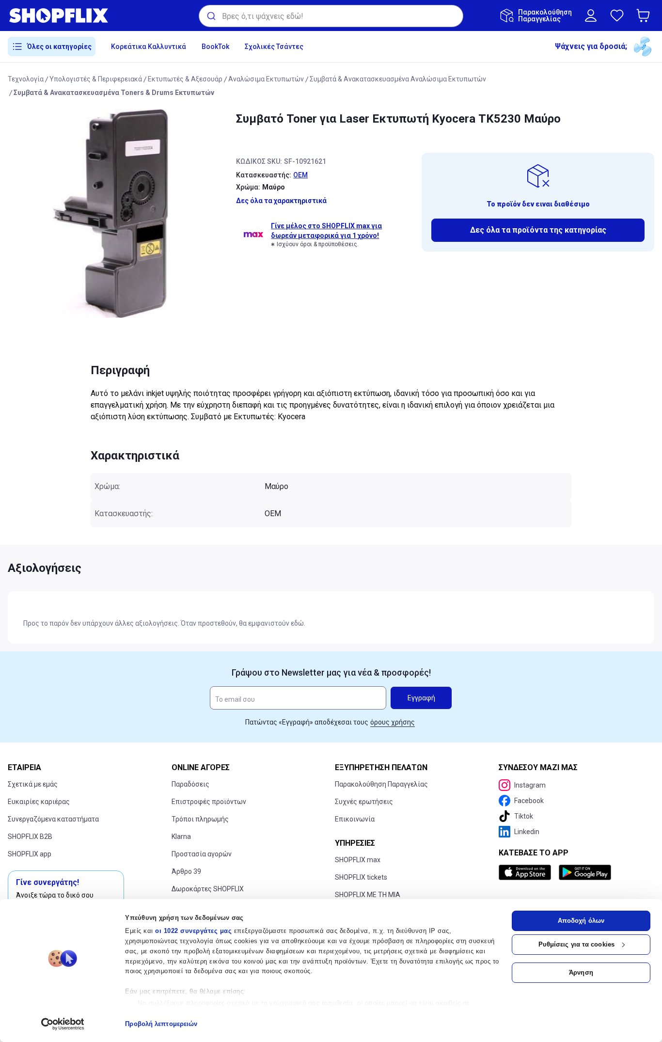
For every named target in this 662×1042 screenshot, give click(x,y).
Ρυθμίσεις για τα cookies (576, 944)
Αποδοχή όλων (581, 920)
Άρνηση (581, 972)
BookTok (215, 46)
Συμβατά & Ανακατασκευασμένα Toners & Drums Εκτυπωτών (114, 92)
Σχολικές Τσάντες (274, 46)
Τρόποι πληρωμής (200, 819)
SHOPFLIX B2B (30, 836)
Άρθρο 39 (186, 871)
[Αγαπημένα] (617, 15)
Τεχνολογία (26, 79)
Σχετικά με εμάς (33, 784)
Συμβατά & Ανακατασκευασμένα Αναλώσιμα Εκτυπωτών (398, 79)
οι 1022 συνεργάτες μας (193, 930)
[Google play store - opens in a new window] (585, 872)
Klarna (181, 836)
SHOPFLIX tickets (361, 877)
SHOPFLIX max (357, 860)
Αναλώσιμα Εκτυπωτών (266, 79)
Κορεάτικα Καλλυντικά (148, 46)
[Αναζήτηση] (210, 16)
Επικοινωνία (355, 819)
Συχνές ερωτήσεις (364, 801)
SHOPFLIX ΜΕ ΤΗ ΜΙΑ (367, 895)
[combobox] (331, 16)
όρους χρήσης (392, 722)
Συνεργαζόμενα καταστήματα (53, 819)
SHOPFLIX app (29, 854)
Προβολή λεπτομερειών (161, 1023)
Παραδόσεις (190, 784)
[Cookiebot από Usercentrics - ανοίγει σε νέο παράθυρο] (62, 1024)
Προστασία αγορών (202, 854)
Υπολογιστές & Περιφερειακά (95, 79)
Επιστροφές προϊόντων (209, 801)
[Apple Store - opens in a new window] (527, 872)
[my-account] (590, 15)
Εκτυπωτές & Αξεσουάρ (185, 79)
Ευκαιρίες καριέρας (39, 801)
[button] (645, 15)
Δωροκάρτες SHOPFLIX (208, 889)
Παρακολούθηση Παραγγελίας (381, 784)
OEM (300, 175)
